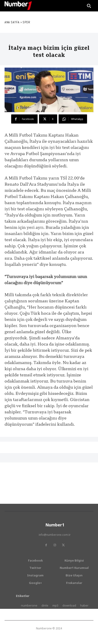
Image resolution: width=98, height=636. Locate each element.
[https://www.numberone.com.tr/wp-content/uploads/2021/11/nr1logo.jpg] (18, 5)
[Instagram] (55, 545)
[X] (63, 545)
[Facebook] (46, 545)
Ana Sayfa (12, 22)
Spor (26, 22)
